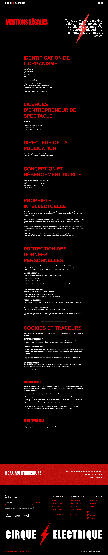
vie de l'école (74, 515)
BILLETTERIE (93, 503)
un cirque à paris (57, 503)
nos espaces (56, 512)
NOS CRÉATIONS (57, 509)
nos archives (56, 515)
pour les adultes (75, 503)
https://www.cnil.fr (46, 315)
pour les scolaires (76, 509)
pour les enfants (75, 506)
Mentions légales (83, 551)
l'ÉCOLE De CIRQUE (75, 500)
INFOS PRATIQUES (95, 500)
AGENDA (54, 500)
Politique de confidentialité (96, 551)
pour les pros (74, 512)
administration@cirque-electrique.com (38, 307)
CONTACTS (93, 506)
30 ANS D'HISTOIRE (57, 506)
